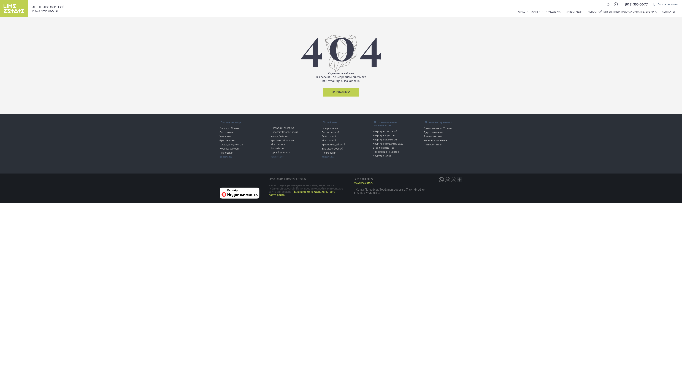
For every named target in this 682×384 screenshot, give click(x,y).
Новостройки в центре (386, 151)
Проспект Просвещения (284, 132)
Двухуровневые (382, 155)
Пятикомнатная (433, 144)
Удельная (225, 136)
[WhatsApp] (616, 4)
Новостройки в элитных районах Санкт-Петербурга (622, 11)
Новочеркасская (229, 148)
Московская (278, 144)
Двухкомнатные (433, 132)
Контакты (668, 11)
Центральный (330, 128)
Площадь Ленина (230, 128)
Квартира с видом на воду (388, 143)
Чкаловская (226, 152)
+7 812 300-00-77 (363, 179)
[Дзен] (459, 179)
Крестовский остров (282, 140)
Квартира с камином (385, 139)
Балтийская (278, 148)
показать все (226, 157)
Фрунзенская (227, 140)
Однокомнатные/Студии (438, 128)
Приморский (329, 152)
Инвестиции (574, 11)
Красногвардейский (333, 144)
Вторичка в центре (383, 147)
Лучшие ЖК (553, 11)
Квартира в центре (383, 135)
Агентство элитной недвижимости (48, 8)
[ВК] (447, 179)
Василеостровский (332, 148)
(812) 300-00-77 (636, 4)
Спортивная (227, 132)
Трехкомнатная (433, 136)
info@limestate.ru (363, 183)
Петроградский (330, 132)
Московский (329, 140)
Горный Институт (281, 152)
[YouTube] (453, 179)
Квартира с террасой (385, 131)
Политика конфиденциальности (314, 191)
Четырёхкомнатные (435, 140)
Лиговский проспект (282, 128)
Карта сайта (277, 195)
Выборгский (329, 136)
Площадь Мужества (231, 144)
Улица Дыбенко (280, 136)
